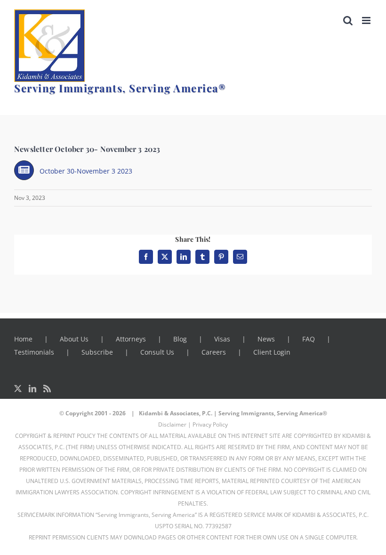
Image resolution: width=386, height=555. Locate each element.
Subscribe (97, 352)
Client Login (271, 352)
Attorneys (131, 338)
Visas (222, 338)
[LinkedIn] (32, 388)
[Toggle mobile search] (348, 20)
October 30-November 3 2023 (86, 170)
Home (23, 338)
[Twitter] (18, 388)
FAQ (308, 338)
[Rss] (47, 388)
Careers (213, 352)
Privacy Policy (210, 424)
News (266, 338)
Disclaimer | (174, 424)
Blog (180, 338)
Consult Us (157, 352)
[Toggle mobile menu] (367, 20)
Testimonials (34, 352)
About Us (74, 338)
